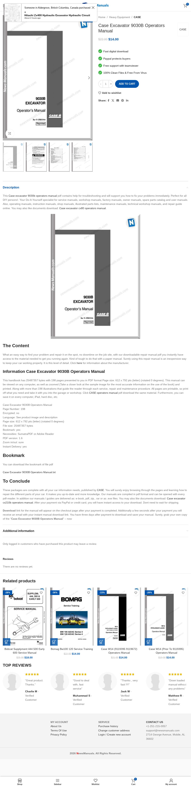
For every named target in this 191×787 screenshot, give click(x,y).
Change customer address (114, 730)
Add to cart (127, 83)
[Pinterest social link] (122, 100)
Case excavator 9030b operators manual (33, 195)
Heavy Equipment (119, 17)
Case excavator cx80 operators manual (82, 208)
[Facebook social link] (108, 100)
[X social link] (112, 100)
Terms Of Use (59, 730)
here (79, 362)
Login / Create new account (114, 734)
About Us (56, 726)
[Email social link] (117, 100)
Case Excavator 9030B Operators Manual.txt (29, 472)
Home (101, 17)
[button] (6, 642)
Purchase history (108, 726)
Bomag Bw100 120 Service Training (72, 648)
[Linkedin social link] (127, 100)
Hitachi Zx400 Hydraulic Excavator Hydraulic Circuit (57, 15)
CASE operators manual (103, 392)
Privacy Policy (59, 734)
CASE (137, 17)
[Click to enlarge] (10, 133)
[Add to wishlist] (41, 592)
